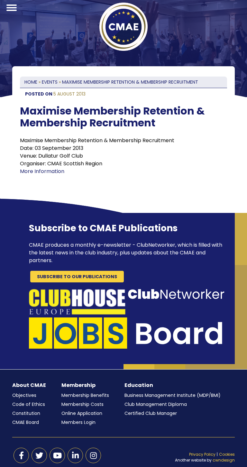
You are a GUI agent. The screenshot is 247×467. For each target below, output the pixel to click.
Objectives (24, 395)
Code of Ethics (28, 404)
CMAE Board (25, 422)
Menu (11, 15)
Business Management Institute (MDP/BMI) (172, 395)
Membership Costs (82, 404)
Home (30, 82)
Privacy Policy (202, 454)
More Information (42, 171)
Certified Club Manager (150, 413)
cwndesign (224, 460)
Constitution (26, 413)
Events (50, 82)
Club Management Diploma (155, 404)
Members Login (78, 422)
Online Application (81, 413)
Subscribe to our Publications (77, 276)
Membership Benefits (85, 395)
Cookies (227, 454)
